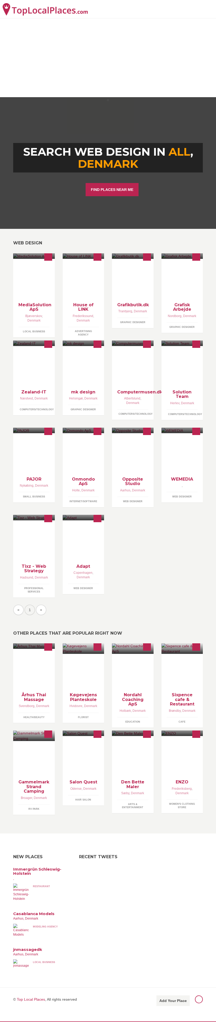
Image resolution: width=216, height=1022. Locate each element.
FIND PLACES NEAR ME (112, 189)
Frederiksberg (182, 789)
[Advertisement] (108, 58)
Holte (76, 490)
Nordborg (174, 316)
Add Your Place (173, 1001)
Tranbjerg (125, 311)
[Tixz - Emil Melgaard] (34, 517)
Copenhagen (82, 573)
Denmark (108, 164)
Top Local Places (31, 999)
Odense (76, 789)
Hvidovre (76, 706)
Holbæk (125, 711)
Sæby (125, 793)
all (179, 152)
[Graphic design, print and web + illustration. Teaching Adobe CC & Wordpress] (133, 256)
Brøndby (175, 711)
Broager (26, 798)
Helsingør (76, 398)
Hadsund (26, 577)
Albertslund (132, 398)
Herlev (174, 403)
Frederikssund (83, 316)
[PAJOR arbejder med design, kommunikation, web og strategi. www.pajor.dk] (34, 430)
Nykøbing (26, 485)
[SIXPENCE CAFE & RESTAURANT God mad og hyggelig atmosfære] (182, 648)
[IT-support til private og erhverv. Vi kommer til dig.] (34, 256)
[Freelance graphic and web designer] (83, 343)
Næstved (26, 398)
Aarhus (125, 490)
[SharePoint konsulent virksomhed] (182, 343)
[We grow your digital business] (83, 517)
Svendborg (27, 706)
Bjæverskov (33, 316)
